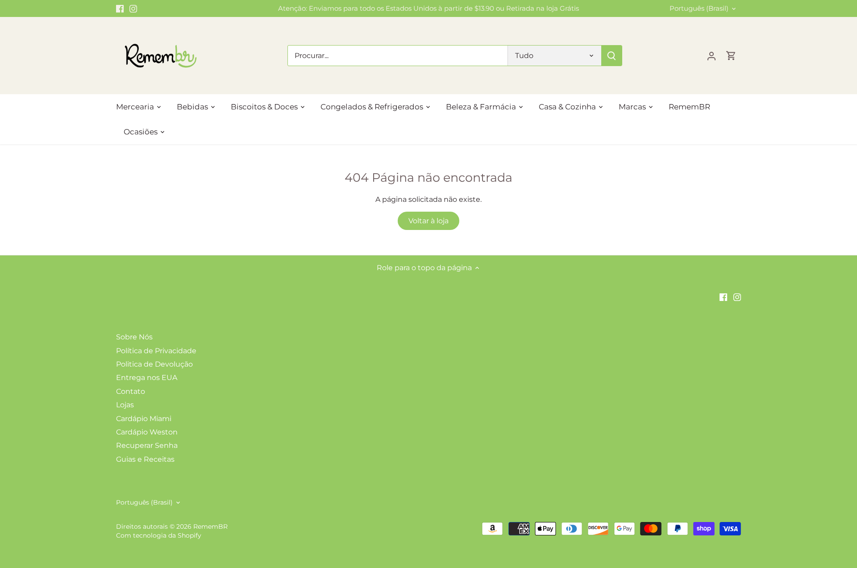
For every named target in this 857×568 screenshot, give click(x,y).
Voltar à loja (428, 221)
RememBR (210, 526)
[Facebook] (120, 8)
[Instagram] (133, 8)
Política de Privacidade (156, 351)
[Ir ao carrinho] (731, 55)
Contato (130, 391)
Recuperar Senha (147, 445)
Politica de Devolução (154, 364)
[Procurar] (611, 56)
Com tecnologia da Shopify (158, 535)
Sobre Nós (134, 337)
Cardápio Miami (143, 418)
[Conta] (711, 55)
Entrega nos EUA (146, 377)
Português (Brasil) (699, 8)
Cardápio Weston (147, 432)
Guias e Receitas (145, 459)
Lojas (125, 405)
